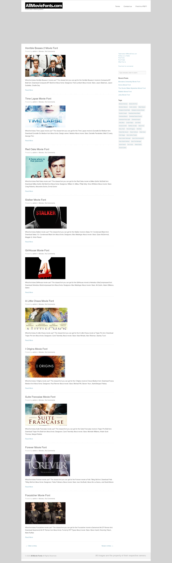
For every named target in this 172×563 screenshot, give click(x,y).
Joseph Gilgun (129, 122)
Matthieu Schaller (133, 125)
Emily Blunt (121, 122)
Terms (117, 6)
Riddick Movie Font (125, 91)
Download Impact (136, 119)
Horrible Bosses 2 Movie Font (41, 48)
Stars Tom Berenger (136, 141)
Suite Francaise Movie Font (40, 396)
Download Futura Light (124, 119)
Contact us (128, 6)
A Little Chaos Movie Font (39, 300)
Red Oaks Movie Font (37, 149)
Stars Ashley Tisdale (132, 135)
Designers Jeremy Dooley (138, 110)
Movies (41, 51)
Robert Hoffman (134, 132)
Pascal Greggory (131, 129)
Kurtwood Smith (123, 125)
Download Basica (123, 116)
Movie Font (141, 125)
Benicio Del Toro (133, 104)
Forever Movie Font (36, 447)
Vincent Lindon (122, 147)
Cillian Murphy (141, 107)
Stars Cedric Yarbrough (124, 138)
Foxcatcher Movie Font (37, 495)
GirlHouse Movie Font (37, 250)
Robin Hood (142, 132)
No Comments (50, 51)
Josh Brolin (137, 122)
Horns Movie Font (124, 85)
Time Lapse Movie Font (38, 98)
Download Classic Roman (135, 116)
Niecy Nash (122, 129)
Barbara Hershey (123, 104)
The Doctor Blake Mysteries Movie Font (132, 88)
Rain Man (139, 129)
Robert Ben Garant (123, 132)
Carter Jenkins (133, 107)
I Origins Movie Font (36, 348)
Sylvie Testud (122, 144)
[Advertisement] (86, 28)
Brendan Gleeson (123, 107)
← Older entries (31, 546)
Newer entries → (107, 546)
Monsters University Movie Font (129, 81)
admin (35, 51)
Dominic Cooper (123, 113)
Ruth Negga (122, 135)
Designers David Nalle (124, 110)
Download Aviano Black (134, 113)
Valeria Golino (138, 144)
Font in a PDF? (141, 6)
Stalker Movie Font (35, 199)
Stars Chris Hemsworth (138, 138)
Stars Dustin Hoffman (124, 141)
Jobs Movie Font (124, 95)
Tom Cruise (130, 144)
